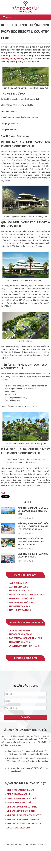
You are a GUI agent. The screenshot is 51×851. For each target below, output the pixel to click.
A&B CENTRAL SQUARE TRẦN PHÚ (25, 638)
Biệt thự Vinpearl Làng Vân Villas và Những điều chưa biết (33, 511)
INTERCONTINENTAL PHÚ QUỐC (22, 798)
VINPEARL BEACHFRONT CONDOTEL (24, 815)
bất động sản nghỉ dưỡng (13, 58)
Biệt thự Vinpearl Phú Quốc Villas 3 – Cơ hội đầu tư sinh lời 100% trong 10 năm (33, 526)
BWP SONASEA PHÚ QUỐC (21, 602)
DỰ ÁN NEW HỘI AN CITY (18, 828)
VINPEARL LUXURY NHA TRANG (22, 807)
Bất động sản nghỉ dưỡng (17, 844)
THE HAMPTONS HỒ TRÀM (21, 598)
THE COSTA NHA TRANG (20, 591)
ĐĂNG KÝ (25, 717)
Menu (8, 17)
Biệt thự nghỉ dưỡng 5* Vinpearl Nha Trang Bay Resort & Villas (31, 541)
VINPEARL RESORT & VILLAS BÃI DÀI (24, 824)
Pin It (3, 493)
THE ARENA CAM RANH (20, 642)
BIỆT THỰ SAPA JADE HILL (20, 794)
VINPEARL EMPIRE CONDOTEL (21, 811)
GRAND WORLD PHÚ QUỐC (19, 802)
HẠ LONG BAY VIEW (18, 583)
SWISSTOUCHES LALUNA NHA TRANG (27, 594)
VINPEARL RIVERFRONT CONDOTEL (24, 819)
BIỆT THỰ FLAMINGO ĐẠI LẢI (20, 790)
